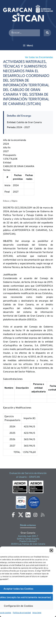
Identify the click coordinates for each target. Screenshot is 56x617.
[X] (20, 514)
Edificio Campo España (28, 539)
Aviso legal (36, 613)
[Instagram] (35, 514)
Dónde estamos (28, 525)
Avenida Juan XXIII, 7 (28, 536)
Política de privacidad (22, 613)
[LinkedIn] (28, 514)
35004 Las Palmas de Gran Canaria (28, 544)
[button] (51, 550)
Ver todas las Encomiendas (39, 57)
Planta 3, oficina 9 (28, 541)
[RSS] (42, 514)
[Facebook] (13, 514)
